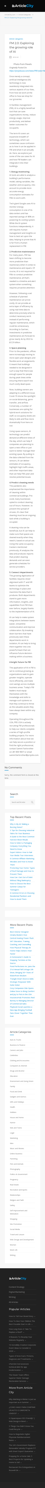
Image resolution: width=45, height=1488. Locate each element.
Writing (12, 1255)
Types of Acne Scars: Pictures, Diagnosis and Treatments (21, 1357)
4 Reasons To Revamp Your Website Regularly (20, 1338)
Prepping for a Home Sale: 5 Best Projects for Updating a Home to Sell (21, 1459)
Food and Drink (16, 1091)
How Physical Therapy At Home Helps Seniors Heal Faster (20, 950)
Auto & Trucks (15, 1040)
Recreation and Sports (18, 1190)
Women (13, 1245)
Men (11, 1143)
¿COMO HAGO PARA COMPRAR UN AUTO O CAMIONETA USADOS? (22, 1410)
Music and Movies (17, 1148)
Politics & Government (18, 1174)
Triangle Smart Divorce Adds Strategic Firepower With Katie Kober (22, 982)
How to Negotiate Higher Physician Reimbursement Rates (19, 1437)
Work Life (13, 1250)
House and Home (17, 1117)
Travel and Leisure (17, 1234)
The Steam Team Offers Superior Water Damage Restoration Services (19, 1378)
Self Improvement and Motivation (18, 1212)
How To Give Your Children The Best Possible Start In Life (22, 1322)
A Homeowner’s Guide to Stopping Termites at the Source (20, 960)
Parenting (13, 1159)
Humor (12, 1122)
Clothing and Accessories (19, 1060)
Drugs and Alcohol (17, 1071)
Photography (15, 1169)
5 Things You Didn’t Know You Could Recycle (21, 1427)
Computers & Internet (18, 1066)
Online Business (16, 1153)
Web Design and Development (22, 1239)
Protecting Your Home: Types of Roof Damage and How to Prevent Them (22, 871)
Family (12, 1086)
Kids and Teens (16, 1128)
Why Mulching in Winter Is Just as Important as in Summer (22, 1400)
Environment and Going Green (21, 1081)
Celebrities (14, 1055)
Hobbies (13, 1112)
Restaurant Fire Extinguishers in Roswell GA (22, 1468)
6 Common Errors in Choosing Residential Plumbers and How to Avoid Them (22, 896)
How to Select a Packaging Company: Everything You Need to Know (21, 846)
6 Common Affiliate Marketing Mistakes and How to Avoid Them (22, 861)
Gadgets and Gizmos (18, 1097)
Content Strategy (16, 1287)
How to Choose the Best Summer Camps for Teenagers (20, 886)
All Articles (13, 1302)
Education (14, 1076)
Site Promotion (16, 1224)
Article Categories (24, 15)
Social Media (15, 1229)
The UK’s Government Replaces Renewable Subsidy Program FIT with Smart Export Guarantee (22, 1448)
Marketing (14, 1138)
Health (12, 1107)
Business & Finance (17, 1045)
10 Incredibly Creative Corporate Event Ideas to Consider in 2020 (22, 1348)
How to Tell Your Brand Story (22, 1316)
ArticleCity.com (10, 15)
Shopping (13, 1219)
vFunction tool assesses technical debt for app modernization (19, 1367)
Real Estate (14, 1185)
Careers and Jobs (16, 1050)
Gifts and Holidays (17, 1102)
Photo (17, 64)
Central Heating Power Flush (22, 938)
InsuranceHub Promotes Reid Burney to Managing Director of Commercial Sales (22, 1000)
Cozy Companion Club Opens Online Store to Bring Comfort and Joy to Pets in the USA (22, 991)
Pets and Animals (16, 1164)
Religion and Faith (17, 1200)
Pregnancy (14, 1179)
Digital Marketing (17, 1292)
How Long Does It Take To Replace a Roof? (20, 1330)
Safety (12, 1205)
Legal (12, 1133)
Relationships (15, 1195)
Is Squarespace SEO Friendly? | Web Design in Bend (22, 1419)
